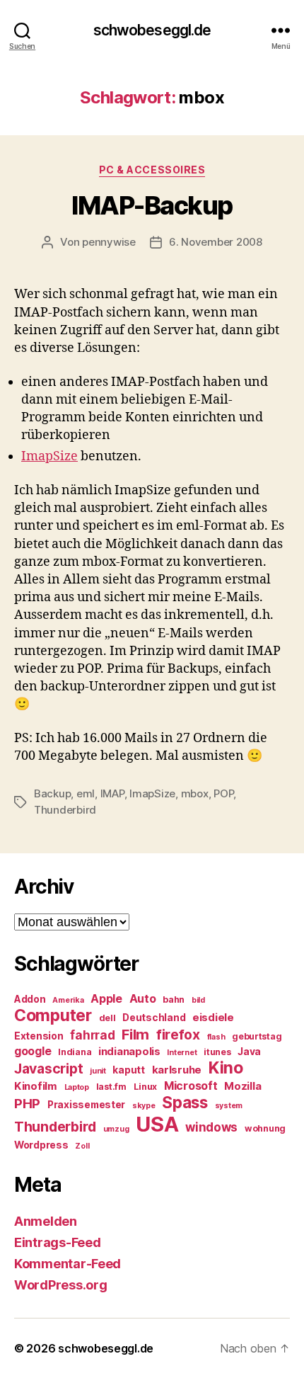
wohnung (265, 1128)
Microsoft (191, 1086)
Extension (39, 1036)
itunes (217, 1052)
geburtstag (256, 1036)
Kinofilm (35, 1086)
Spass (185, 1102)
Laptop (76, 1087)
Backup (52, 793)
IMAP (112, 793)
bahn (174, 999)
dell (107, 1018)
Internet (182, 1052)
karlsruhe (177, 1070)
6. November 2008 (215, 242)
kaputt (128, 1070)
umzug (116, 1129)
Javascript (48, 1068)
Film (135, 1034)
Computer (53, 1015)
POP (223, 793)
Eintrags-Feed (57, 1242)
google (32, 1051)
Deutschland (153, 1017)
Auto (142, 999)
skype (144, 1105)
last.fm (111, 1086)
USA (157, 1124)
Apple (106, 999)
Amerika (67, 1000)
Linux (146, 1086)
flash (216, 1037)
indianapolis (129, 1051)
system (228, 1105)
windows (211, 1127)
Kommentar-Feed (67, 1263)
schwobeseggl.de (152, 30)
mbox (195, 793)
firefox (178, 1034)
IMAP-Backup (152, 205)
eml (85, 793)
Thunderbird (65, 809)
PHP (27, 1103)
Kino (226, 1068)
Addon (30, 999)
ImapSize (49, 456)
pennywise (109, 242)
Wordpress (41, 1145)
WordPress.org (60, 1284)
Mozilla (242, 1086)
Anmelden (45, 1221)
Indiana (74, 1052)
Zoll (82, 1146)
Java (249, 1051)
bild (198, 1000)
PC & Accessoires (152, 170)
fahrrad (92, 1035)
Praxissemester (86, 1104)
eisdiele (213, 1017)
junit (98, 1071)
